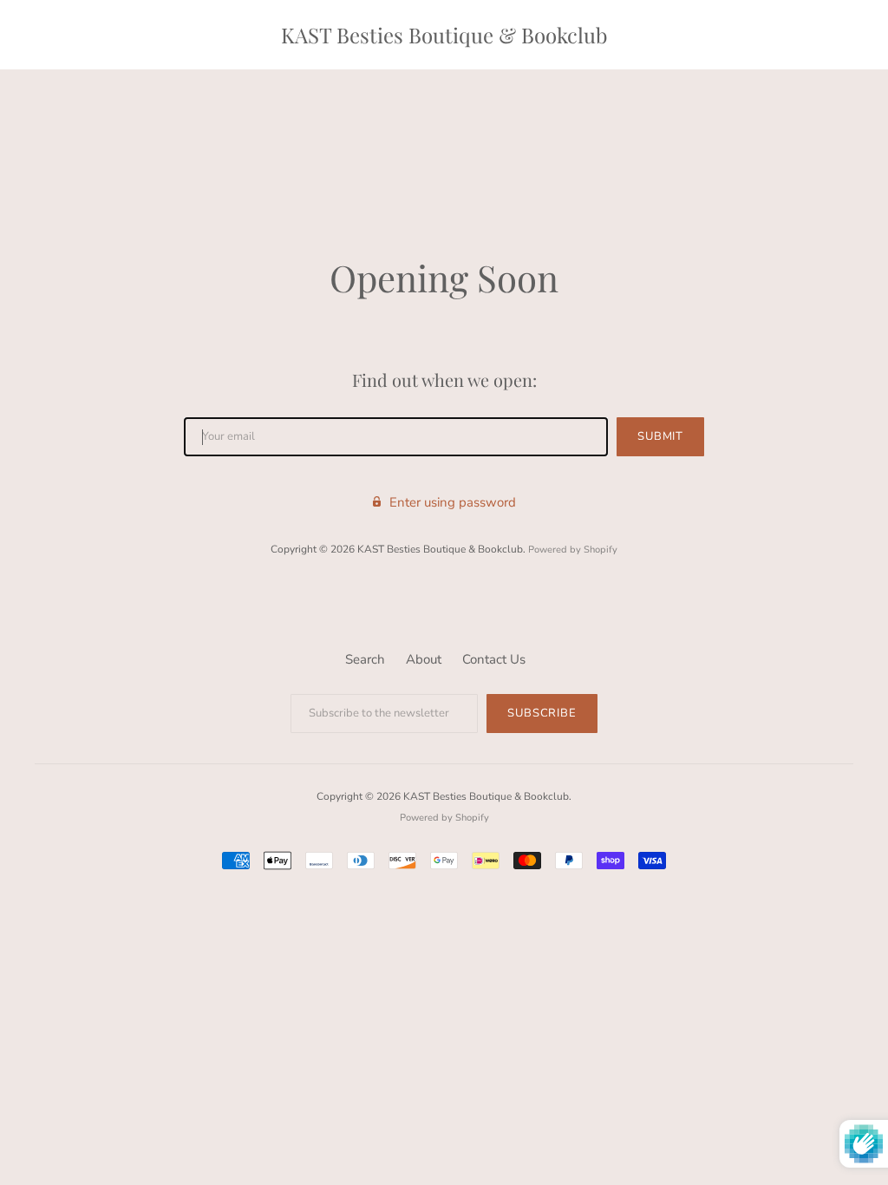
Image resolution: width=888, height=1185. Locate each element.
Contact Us (494, 659)
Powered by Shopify (572, 549)
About (423, 659)
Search (365, 659)
